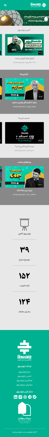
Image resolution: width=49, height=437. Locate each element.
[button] (26, 22)
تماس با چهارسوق (24, 376)
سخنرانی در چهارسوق (24, 385)
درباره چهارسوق (24, 372)
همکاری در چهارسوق (24, 380)
